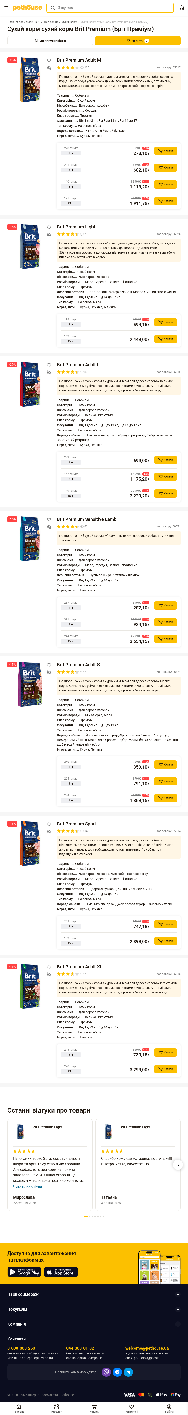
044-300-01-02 (80, 1348)
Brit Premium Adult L (78, 364)
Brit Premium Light (76, 227)
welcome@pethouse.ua (147, 1348)
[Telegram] (128, 1372)
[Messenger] (117, 1372)
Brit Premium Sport (76, 824)
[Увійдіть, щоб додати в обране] (49, 60)
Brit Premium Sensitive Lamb (86, 519)
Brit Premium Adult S (78, 664)
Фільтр (140, 41)
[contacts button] (182, 8)
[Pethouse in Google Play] (24, 1272)
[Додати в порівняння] (49, 68)
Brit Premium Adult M (79, 60)
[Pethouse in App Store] (61, 1272)
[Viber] (106, 1372)
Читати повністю (27, 1187)
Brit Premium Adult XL (79, 966)
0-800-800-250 (21, 1348)
